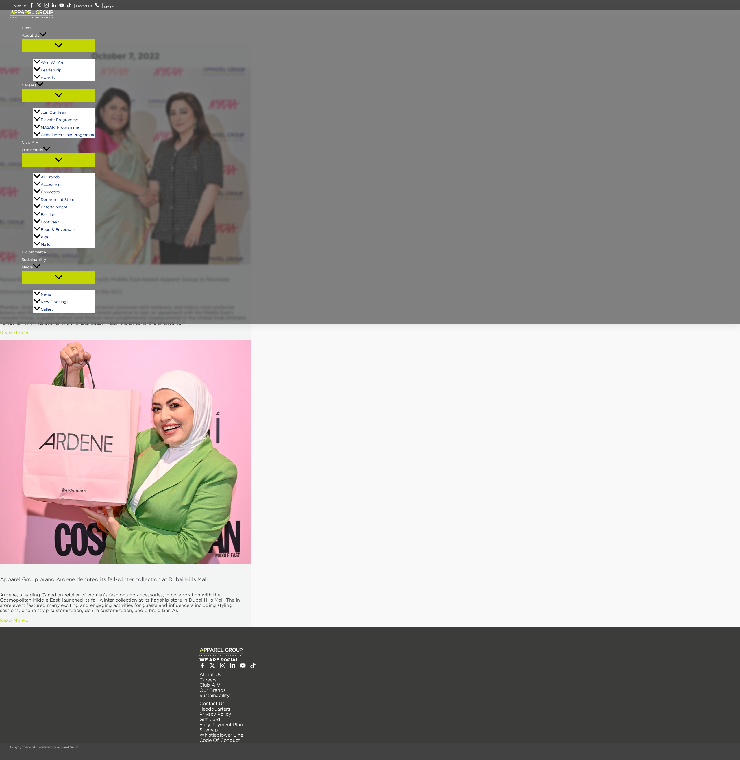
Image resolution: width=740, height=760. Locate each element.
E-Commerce (34, 252)
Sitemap (208, 729)
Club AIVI (31, 142)
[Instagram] (222, 666)
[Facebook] (202, 666)
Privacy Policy (215, 714)
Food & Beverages (58, 229)
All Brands (50, 177)
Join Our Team (54, 112)
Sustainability (34, 259)
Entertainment (54, 207)
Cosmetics (50, 192)
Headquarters (214, 708)
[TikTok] (253, 666)
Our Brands (32, 150)
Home (27, 28)
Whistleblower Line (221, 734)
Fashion (48, 214)
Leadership (51, 70)
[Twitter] (212, 666)
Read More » (14, 332)
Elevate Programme (59, 120)
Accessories (51, 184)
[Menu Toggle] (58, 45)
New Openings (54, 302)
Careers (29, 85)
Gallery (47, 309)
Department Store (57, 199)
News (46, 294)
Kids (45, 237)
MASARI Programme (60, 127)
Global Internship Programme (68, 135)
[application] (43, 35)
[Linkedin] (233, 666)
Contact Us (212, 703)
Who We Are (52, 62)
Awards (48, 77)
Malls (45, 244)
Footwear (50, 222)
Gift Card (209, 719)
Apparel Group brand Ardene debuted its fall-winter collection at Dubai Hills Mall (104, 579)
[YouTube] (243, 666)
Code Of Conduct (219, 740)
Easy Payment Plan (221, 724)
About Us (30, 35)
